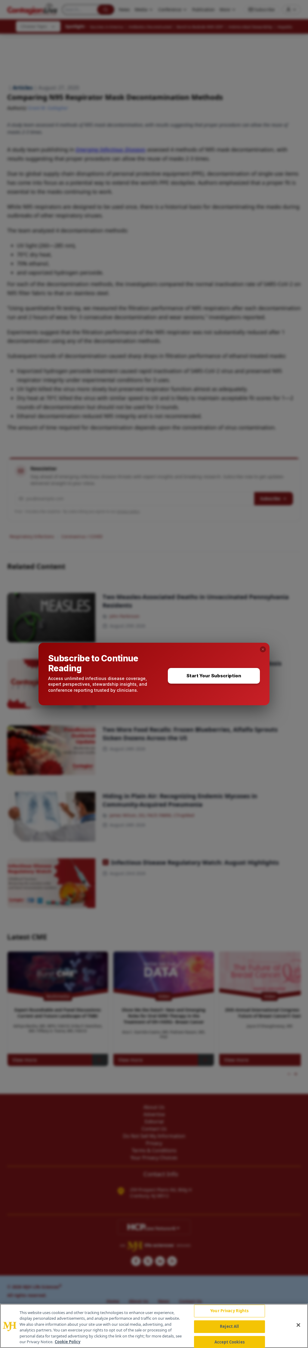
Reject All (229, 1326)
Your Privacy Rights (229, 1311)
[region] (154, 1326)
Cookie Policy (67, 1341)
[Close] (298, 1325)
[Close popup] (263, 649)
